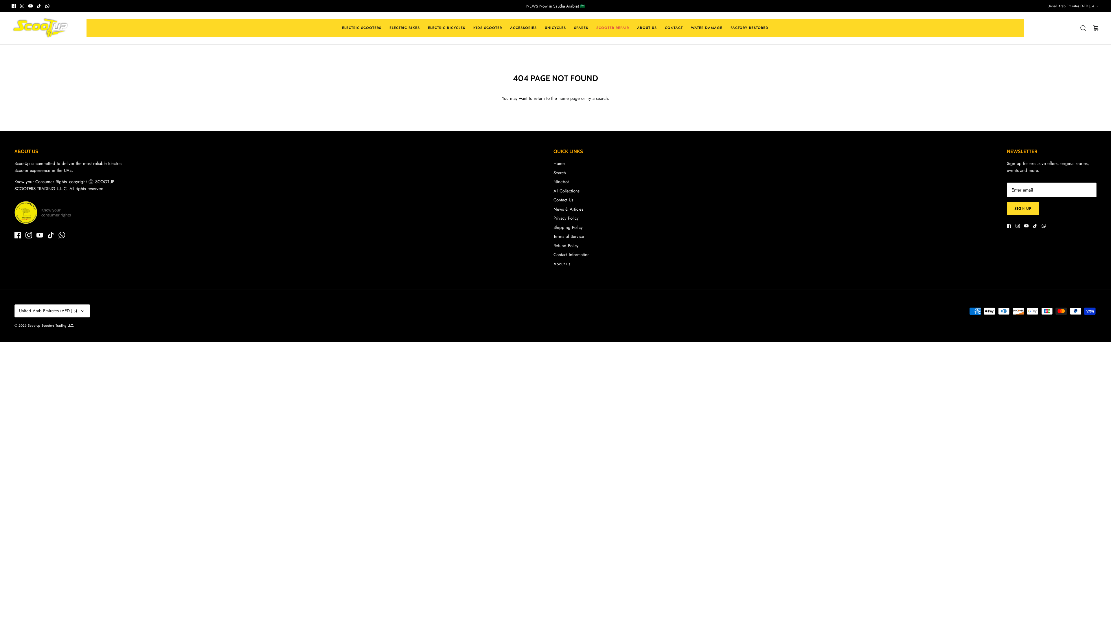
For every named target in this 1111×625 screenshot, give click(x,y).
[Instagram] (22, 6)
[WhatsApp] (47, 6)
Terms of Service (568, 236)
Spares (581, 27)
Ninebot (561, 182)
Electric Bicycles (446, 27)
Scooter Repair (612, 27)
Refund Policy (566, 245)
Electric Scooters (361, 27)
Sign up (1023, 208)
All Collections (566, 191)
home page (569, 98)
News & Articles (568, 209)
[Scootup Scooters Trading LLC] (40, 28)
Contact (674, 27)
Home (559, 163)
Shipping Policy (568, 227)
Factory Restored (749, 27)
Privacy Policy (566, 218)
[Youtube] (30, 6)
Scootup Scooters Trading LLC (50, 325)
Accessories (523, 27)
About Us (647, 27)
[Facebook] (14, 6)
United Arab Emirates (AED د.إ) (1071, 6)
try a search (597, 98)
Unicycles (555, 27)
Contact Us (563, 200)
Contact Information (571, 254)
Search (559, 173)
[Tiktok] (39, 6)
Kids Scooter (487, 27)
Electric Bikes (404, 27)
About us (561, 264)
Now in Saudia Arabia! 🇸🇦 (562, 6)
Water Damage (706, 27)
